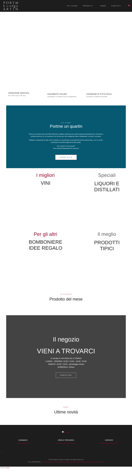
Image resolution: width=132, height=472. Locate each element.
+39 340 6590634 (23, 443)
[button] (66, 157)
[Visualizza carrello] (127, 6)
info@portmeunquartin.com (109, 443)
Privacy (50, 462)
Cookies (101, 462)
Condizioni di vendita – (62, 462)
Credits (44, 462)
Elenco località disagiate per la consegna (83, 462)
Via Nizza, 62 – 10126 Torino (66, 443)
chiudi (7, 467)
